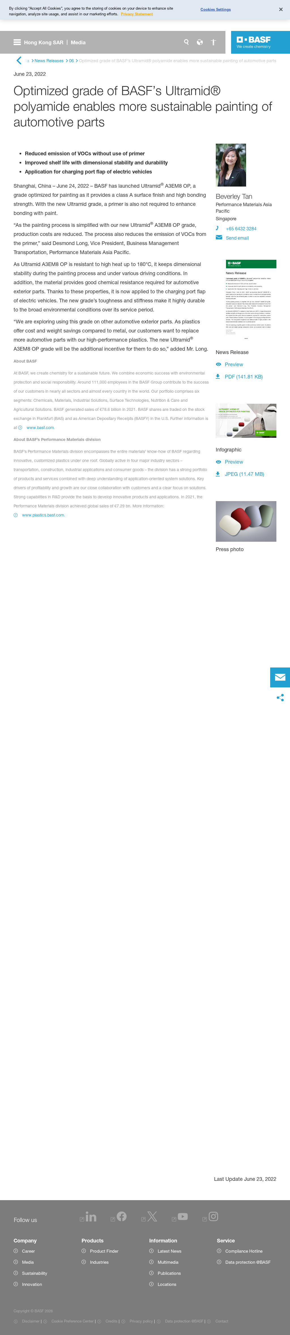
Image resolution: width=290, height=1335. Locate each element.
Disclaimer (30, 1321)
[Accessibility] (213, 42)
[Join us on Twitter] (149, 1220)
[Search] (186, 42)
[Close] (281, 9)
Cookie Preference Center (72, 1321)
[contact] (280, 677)
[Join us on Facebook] (118, 1220)
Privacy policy (141, 1321)
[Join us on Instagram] (210, 1220)
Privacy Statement (137, 14)
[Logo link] (254, 42)
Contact (222, 1321)
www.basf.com (40, 427)
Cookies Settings (216, 9)
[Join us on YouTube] (180, 1220)
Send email (237, 238)
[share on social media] (280, 698)
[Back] (19, 61)
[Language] (200, 42)
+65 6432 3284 (241, 228)
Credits (112, 1321)
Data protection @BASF (184, 1321)
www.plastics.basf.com (43, 514)
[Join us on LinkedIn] (88, 1220)
